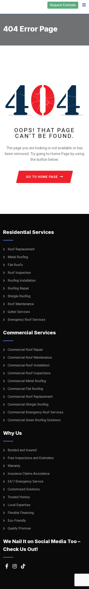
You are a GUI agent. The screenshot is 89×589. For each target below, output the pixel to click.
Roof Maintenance (21, 304)
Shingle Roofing (19, 296)
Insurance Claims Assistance (29, 474)
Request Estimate (63, 5)
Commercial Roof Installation (28, 365)
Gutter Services (19, 312)
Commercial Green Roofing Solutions (34, 420)
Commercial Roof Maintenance (30, 357)
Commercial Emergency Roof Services (35, 412)
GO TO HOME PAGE (42, 177)
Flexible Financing (21, 513)
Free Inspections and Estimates (31, 458)
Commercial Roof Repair (25, 350)
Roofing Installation (22, 280)
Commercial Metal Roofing (27, 381)
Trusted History (19, 497)
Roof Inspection (19, 273)
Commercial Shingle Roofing (28, 404)
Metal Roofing (18, 257)
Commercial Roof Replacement (30, 397)
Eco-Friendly (17, 521)
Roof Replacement (21, 249)
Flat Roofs (15, 265)
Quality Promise (19, 528)
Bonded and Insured (22, 450)
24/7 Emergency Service (25, 481)
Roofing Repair (18, 288)
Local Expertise (19, 505)
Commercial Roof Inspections (29, 373)
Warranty (14, 466)
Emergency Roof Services (26, 320)
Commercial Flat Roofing (25, 389)
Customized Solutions (24, 489)
